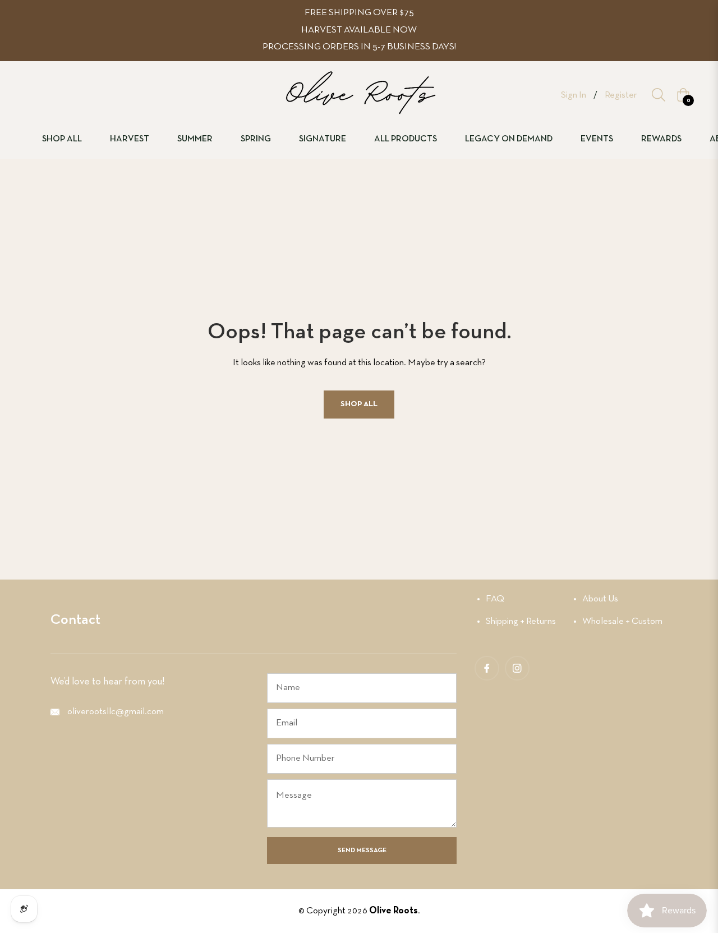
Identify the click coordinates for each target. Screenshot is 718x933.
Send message (362, 850)
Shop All (359, 404)
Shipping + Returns (521, 621)
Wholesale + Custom (622, 621)
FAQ (495, 599)
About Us (600, 599)
